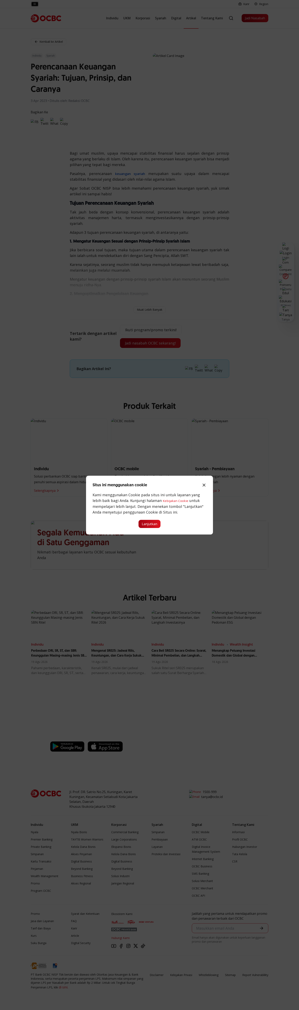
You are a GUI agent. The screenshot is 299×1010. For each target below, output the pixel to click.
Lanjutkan (149, 524)
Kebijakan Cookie (175, 501)
